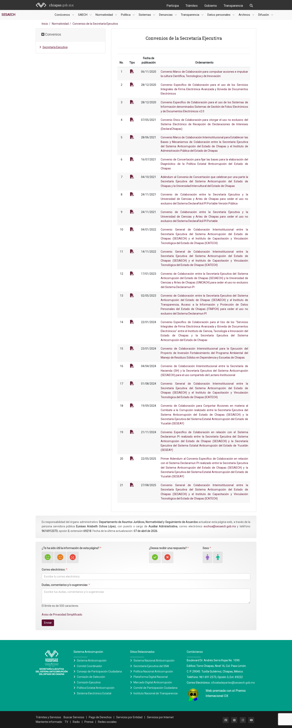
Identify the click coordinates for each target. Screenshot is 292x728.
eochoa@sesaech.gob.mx (220, 526)
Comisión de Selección (91, 676)
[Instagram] (243, 720)
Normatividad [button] (105, 15)
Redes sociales (107, 721)
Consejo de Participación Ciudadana (99, 671)
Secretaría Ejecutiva (55, 47)
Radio (76, 721)
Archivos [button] (245, 15)
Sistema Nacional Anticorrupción (153, 660)
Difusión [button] (264, 15)
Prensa (88, 721)
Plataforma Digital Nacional (150, 676)
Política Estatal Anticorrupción (95, 687)
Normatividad (60, 23)
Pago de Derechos (100, 717)
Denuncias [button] (166, 15)
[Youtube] (251, 720)
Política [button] (126, 15)
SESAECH (8, 15)
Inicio (45, 23)
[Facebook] (226, 720)
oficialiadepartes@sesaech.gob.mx (233, 682)
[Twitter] (234, 720)
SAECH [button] (83, 15)
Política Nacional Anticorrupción (153, 671)
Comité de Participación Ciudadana (155, 687)
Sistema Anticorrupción (91, 660)
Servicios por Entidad (129, 717)
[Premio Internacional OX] (193, 694)
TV (66, 721)
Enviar (48, 622)
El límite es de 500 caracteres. (60, 605)
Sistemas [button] (145, 15)
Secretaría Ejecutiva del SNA (151, 666)
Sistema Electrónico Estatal (94, 693)
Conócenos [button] (63, 15)
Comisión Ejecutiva (89, 682)
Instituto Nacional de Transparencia (155, 693)
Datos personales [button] (219, 15)
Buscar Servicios (74, 717)
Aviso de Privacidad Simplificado (62, 614)
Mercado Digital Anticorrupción (152, 682)
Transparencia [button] (190, 15)
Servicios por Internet (160, 717)
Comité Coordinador (89, 666)
